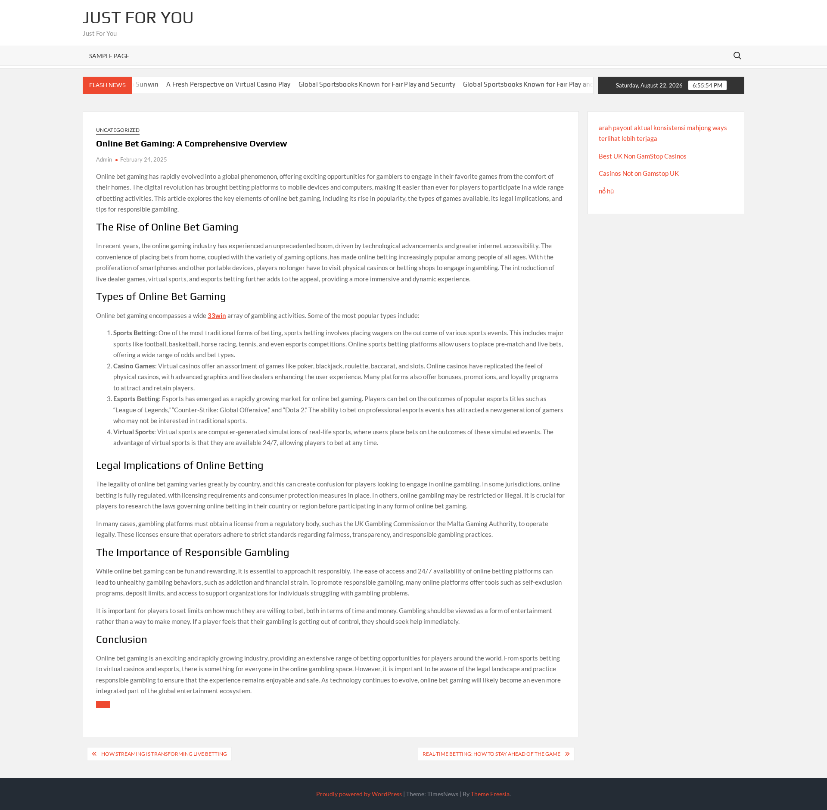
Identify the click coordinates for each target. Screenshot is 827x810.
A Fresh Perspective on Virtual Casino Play (205, 84)
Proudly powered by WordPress (359, 794)
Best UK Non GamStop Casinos (643, 156)
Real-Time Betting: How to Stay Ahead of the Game (491, 754)
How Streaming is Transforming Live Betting (164, 754)
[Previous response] (103, 704)
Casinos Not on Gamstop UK (639, 173)
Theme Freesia (490, 794)
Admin (104, 159)
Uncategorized (118, 130)
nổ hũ (606, 191)
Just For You (138, 17)
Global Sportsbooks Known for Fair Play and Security (353, 84)
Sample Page (109, 55)
